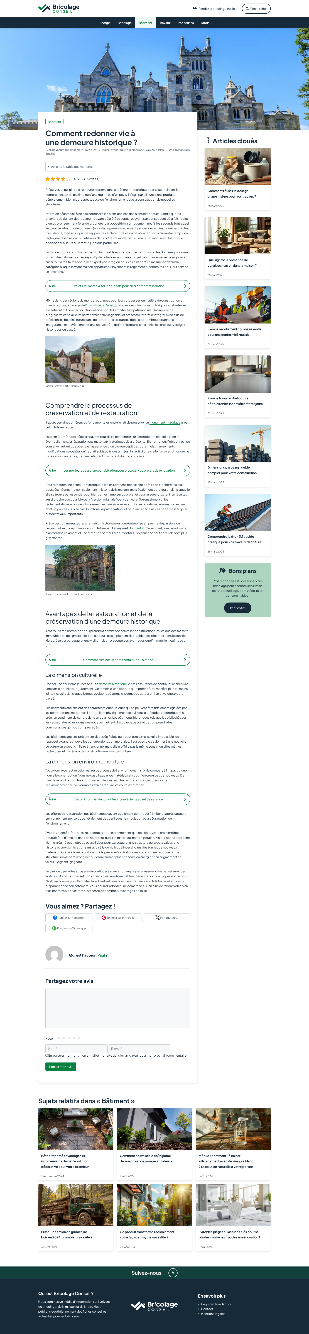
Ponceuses (186, 23)
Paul (101, 955)
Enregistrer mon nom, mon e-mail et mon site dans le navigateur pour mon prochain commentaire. (117, 1055)
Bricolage (125, 23)
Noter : (50, 1038)
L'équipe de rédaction (216, 1304)
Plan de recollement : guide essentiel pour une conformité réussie (234, 331)
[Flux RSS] (173, 1272)
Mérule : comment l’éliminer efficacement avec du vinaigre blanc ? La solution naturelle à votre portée (226, 1161)
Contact (207, 1309)
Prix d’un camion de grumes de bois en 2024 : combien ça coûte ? (66, 1234)
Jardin (205, 23)
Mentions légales (213, 1314)
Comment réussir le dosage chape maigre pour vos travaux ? (231, 193)
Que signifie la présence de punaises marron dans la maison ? (232, 262)
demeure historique (113, 684)
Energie (105, 23)
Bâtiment (145, 23)
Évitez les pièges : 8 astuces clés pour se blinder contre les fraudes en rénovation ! (229, 1234)
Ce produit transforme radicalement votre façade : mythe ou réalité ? (147, 1234)
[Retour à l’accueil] (58, 8)
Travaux (165, 23)
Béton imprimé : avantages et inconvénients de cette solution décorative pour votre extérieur (65, 1161)
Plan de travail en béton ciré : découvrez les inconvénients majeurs (235, 400)
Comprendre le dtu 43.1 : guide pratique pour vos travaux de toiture (234, 539)
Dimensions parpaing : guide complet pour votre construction (232, 470)
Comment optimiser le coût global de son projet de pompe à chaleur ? (146, 1158)
